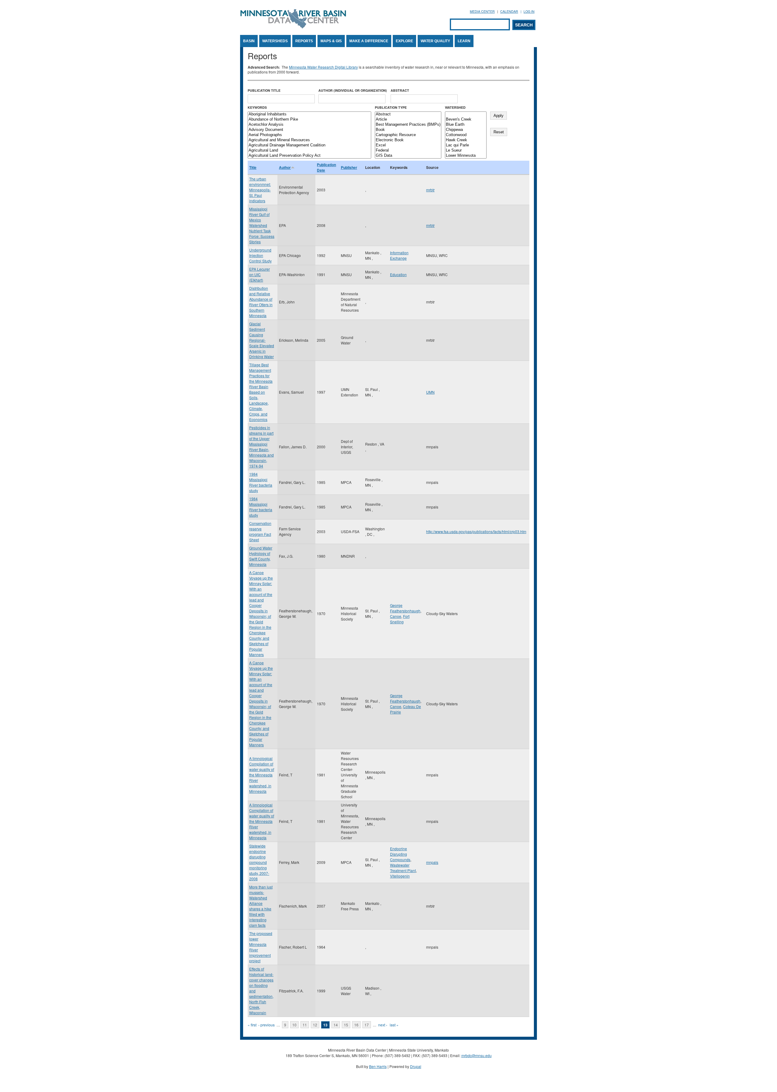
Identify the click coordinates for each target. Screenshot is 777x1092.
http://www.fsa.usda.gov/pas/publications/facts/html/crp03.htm (476, 531)
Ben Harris (378, 1066)
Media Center (482, 11)
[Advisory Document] (309, 129)
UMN (430, 392)
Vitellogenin (400, 875)
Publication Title (264, 90)
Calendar (509, 11)
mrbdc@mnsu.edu (476, 1055)
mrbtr (430, 189)
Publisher (349, 167)
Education (398, 274)
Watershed (455, 107)
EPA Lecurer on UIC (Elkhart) (259, 274)
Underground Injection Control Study (260, 255)
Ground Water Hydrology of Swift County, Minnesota (260, 556)
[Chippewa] (465, 129)
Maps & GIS (331, 41)
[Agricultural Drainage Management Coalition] (309, 145)
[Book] (408, 129)
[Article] (408, 119)
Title (252, 167)
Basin (249, 41)
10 (294, 1024)
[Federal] (408, 150)
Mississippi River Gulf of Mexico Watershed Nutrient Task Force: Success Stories (261, 225)
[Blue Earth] (465, 124)
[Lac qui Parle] (465, 145)
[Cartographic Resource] (408, 135)
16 (356, 1024)
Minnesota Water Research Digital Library (323, 67)
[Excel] (408, 145)
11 (305, 1024)
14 (336, 1024)
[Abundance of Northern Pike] (309, 119)
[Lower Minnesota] (465, 155)
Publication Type (391, 107)
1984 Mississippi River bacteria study (260, 482)
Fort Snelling (399, 619)
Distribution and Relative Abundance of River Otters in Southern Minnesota (261, 302)
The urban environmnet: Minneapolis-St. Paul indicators (260, 189)
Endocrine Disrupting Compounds (400, 854)
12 (315, 1024)
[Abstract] (408, 114)
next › (382, 1024)
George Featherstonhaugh (405, 608)
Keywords (257, 107)
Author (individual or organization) (352, 90)
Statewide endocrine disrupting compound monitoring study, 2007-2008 (259, 862)
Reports (304, 41)
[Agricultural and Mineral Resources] (309, 140)
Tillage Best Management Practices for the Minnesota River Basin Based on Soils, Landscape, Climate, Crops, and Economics (261, 392)
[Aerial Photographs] (309, 135)
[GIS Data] (408, 155)
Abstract (400, 90)
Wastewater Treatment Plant (403, 867)
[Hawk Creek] (465, 140)
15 (346, 1024)
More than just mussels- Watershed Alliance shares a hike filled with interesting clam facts (261, 906)
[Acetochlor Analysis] (309, 124)
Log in (529, 11)
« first (252, 1024)
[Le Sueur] (465, 150)
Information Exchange (399, 255)
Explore (404, 41)
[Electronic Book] (408, 140)
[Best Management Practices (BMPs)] (408, 124)
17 (367, 1024)
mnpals (432, 862)
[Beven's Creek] (465, 119)
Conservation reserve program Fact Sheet (260, 531)
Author (285, 167)
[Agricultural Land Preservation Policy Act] (309, 155)
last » (394, 1024)
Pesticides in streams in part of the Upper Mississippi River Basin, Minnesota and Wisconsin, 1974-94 (261, 446)
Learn (464, 41)
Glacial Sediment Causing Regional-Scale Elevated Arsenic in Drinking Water (261, 340)
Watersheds (275, 41)
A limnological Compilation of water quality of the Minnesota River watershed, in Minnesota (261, 775)
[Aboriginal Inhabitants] (309, 114)
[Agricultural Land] (309, 150)
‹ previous (266, 1024)
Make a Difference (368, 41)
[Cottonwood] (465, 135)
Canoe (395, 616)
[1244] (465, 114)
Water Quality (435, 41)
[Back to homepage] (293, 26)
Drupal (415, 1066)
